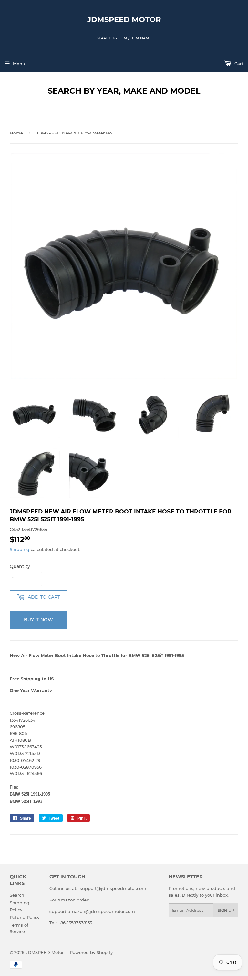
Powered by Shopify (91, 952)
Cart (238, 63)
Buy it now (38, 619)
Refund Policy (24, 917)
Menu (19, 63)
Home (16, 132)
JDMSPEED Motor (124, 19)
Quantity (20, 566)
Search (17, 895)
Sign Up (226, 910)
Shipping (19, 549)
